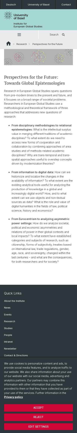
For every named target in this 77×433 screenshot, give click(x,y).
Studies (8, 328)
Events (8, 314)
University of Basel (39, 4)
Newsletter (10, 348)
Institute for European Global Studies (28, 25)
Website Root (8, 43)
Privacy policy (13, 397)
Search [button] (54, 34)
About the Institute (14, 301)
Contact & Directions (16, 355)
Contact (66, 4)
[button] (19, 34)
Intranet (8, 341)
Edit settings (38, 426)
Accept (38, 407)
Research (21, 44)
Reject (38, 417)
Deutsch (11, 4)
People (8, 335)
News (7, 307)
